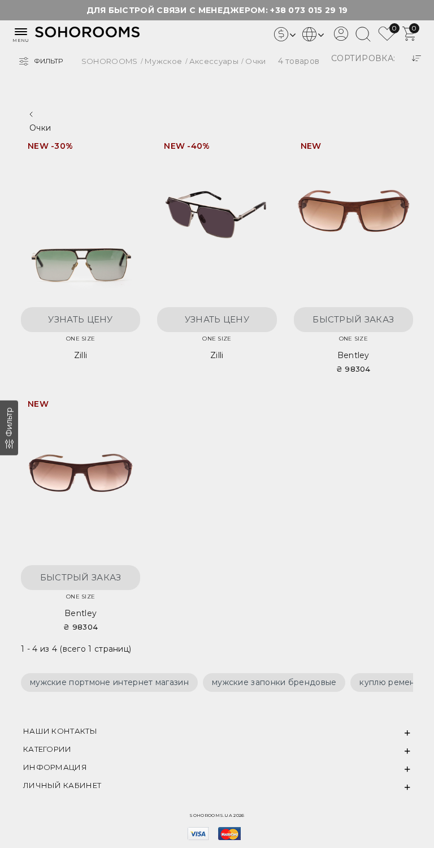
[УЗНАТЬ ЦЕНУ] (120, 150)
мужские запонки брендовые (274, 682)
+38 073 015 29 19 (309, 10)
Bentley (353, 355)
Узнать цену (80, 319)
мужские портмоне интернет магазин (109, 682)
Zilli (81, 355)
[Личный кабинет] (341, 38)
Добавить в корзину (393, 150)
